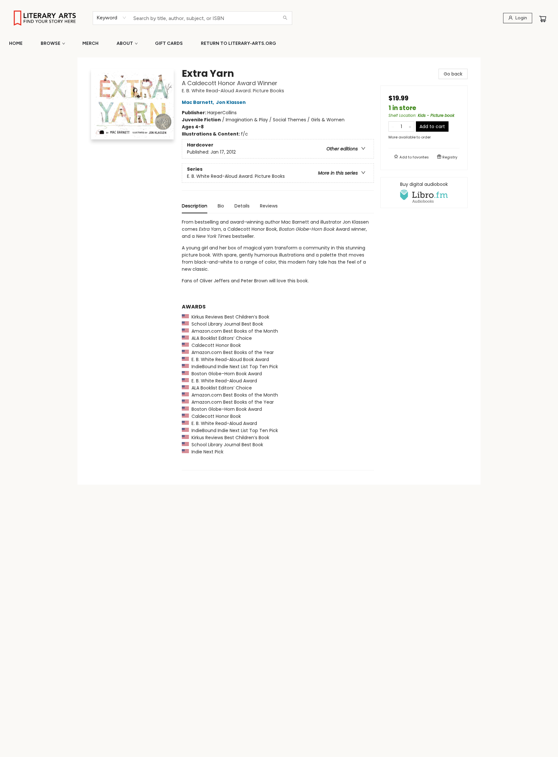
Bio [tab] (221, 206)
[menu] (279, 43)
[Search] (285, 18)
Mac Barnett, (198, 102)
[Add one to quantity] (410, 126)
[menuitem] (16, 43)
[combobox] (111, 18)
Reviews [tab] (269, 206)
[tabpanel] (278, 344)
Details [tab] (242, 206)
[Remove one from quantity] (393, 126)
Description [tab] (194, 206)
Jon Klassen (231, 102)
